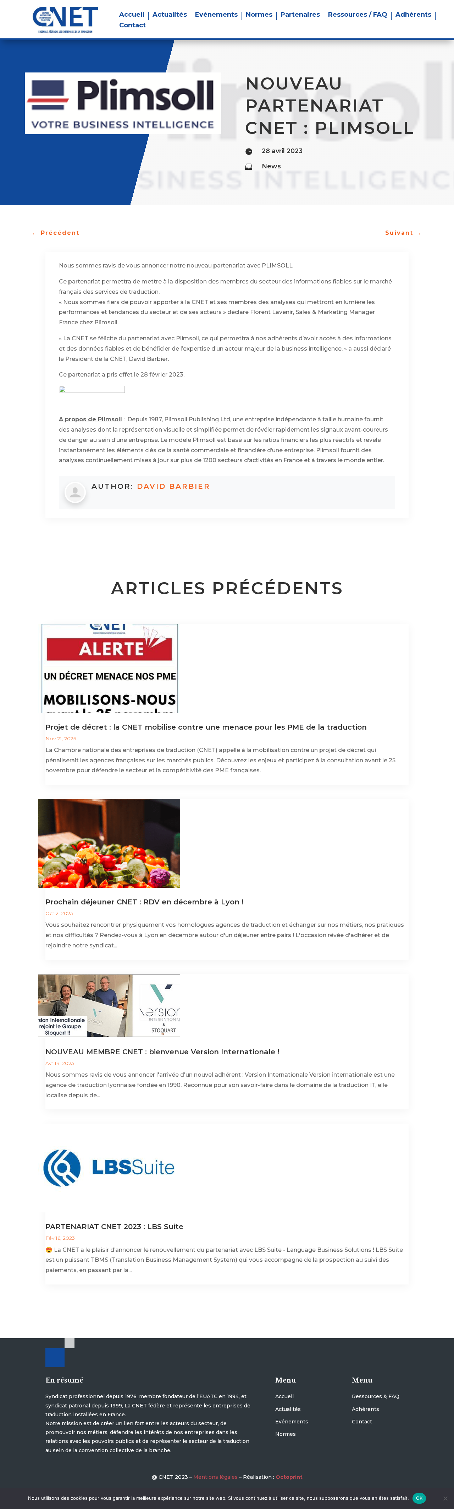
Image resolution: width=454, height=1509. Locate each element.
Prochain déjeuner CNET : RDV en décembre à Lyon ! (144, 902)
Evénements (216, 15)
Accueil (131, 15)
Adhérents (413, 15)
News (271, 166)
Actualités (170, 15)
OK (419, 1498)
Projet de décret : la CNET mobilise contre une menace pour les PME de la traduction (206, 727)
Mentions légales (215, 1477)
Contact (132, 26)
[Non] (445, 1498)
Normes (259, 15)
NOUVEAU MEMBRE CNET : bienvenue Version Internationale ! (162, 1052)
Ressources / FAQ (357, 15)
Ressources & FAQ (375, 1396)
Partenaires (300, 15)
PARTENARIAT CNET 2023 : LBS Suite (114, 1226)
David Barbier (173, 486)
